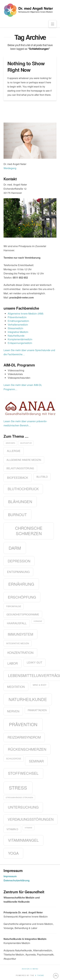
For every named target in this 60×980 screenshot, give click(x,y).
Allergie (13, 451)
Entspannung (18, 572)
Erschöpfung (22, 597)
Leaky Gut (34, 662)
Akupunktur (26, 443)
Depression (19, 560)
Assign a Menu (30, 969)
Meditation (16, 686)
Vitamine (28, 827)
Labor (12, 663)
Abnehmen (10, 443)
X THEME (39, 975)
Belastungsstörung (20, 468)
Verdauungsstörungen (31, 819)
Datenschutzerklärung (17, 880)
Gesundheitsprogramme (22, 614)
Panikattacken (37, 710)
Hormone (38, 621)
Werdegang (10, 168)
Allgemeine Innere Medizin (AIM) (25, 313)
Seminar (36, 761)
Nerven (13, 711)
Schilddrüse (13, 758)
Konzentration (20, 652)
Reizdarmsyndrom (24, 737)
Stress (18, 787)
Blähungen (20, 501)
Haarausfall (17, 623)
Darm (15, 548)
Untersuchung (23, 807)
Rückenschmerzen (27, 749)
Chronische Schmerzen (28, 530)
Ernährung (21, 584)
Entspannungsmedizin (20, 343)
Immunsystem (20, 634)
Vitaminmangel (23, 840)
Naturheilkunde (16, 335)
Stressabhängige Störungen (19, 797)
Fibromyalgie (13, 606)
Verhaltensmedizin (18, 324)
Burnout (17, 514)
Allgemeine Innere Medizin (23, 459)
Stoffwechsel (23, 773)
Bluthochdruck (23, 488)
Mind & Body (39, 684)
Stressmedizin (15, 328)
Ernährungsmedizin (18, 321)
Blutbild (42, 476)
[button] (52, 24)
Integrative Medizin (18, 332)
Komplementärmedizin (20, 339)
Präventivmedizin (17, 317)
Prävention (23, 724)
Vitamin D (12, 829)
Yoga (13, 853)
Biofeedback (17, 477)
